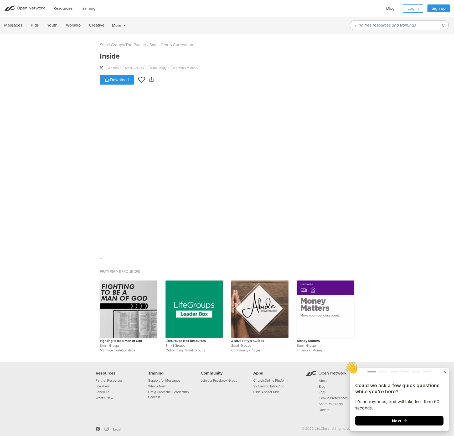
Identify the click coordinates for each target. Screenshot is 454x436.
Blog (390, 8)
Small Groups (112, 45)
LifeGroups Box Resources (186, 341)
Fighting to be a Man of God (121, 341)
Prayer (255, 350)
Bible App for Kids (266, 392)
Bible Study (158, 68)
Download (119, 79)
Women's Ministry (185, 68)
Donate (324, 410)
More (116, 25)
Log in (413, 8)
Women (113, 68)
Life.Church (322, 429)
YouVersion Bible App (268, 386)
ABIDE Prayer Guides (247, 341)
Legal (117, 429)
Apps (258, 373)
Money (317, 350)
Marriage (106, 350)
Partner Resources (109, 380)
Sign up (439, 8)
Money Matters (308, 341)
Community (239, 350)
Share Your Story (331, 404)
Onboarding (174, 350)
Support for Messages (164, 380)
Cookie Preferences (333, 398)
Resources (106, 373)
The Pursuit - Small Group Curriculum (159, 45)
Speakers (103, 386)
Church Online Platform (270, 380)
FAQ (322, 392)
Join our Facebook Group (219, 380)
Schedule (102, 392)
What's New (104, 398)
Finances (303, 350)
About (323, 381)
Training (155, 373)
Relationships (125, 350)
